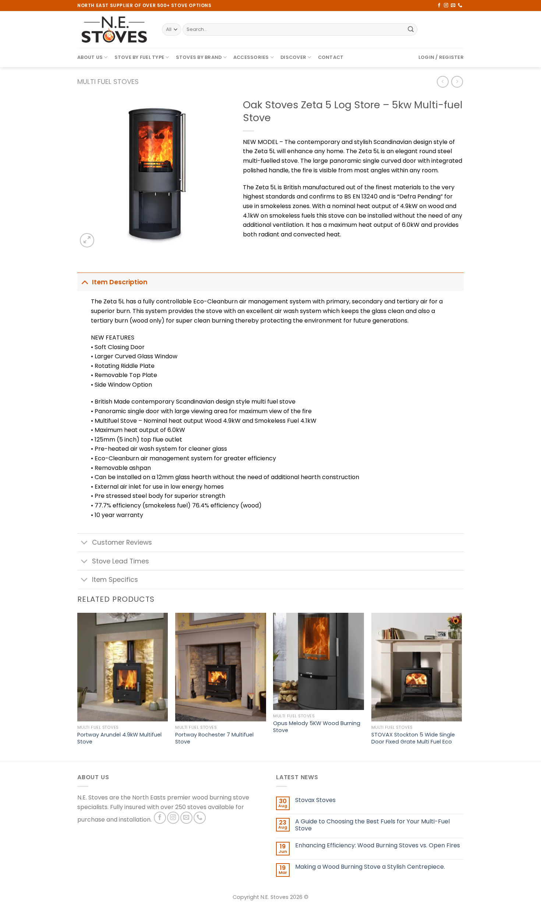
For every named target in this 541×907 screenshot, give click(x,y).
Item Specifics (115, 579)
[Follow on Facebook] (439, 5)
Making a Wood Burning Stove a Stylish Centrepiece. (370, 866)
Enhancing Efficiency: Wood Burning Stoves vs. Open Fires (377, 845)
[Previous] (77, 686)
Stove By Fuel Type (139, 57)
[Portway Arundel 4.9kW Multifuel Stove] (122, 667)
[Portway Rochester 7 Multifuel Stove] (220, 667)
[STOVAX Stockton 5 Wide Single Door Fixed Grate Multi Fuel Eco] (416, 667)
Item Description (120, 282)
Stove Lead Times (120, 561)
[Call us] (460, 5)
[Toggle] (84, 282)
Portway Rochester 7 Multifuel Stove (214, 738)
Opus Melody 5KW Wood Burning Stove (316, 727)
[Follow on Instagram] (446, 5)
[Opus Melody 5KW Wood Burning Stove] (318, 661)
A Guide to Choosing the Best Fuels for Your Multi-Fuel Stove (372, 825)
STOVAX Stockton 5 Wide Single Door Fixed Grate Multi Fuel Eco (413, 738)
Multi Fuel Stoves (108, 81)
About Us (90, 57)
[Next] (461, 686)
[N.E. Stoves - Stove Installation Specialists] (114, 29)
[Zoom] (87, 240)
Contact (331, 57)
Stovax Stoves (315, 800)
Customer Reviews (122, 542)
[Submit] (410, 29)
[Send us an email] (453, 5)
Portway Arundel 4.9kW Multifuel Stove (119, 738)
